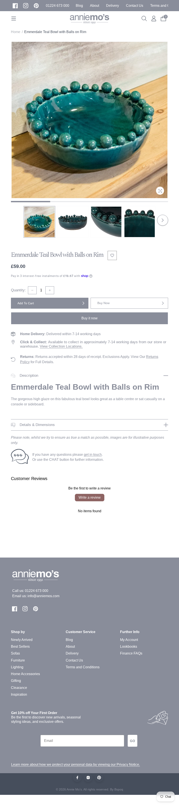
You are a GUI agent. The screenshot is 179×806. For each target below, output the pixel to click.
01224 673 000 (36, 591)
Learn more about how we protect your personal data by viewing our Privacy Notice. (75, 764)
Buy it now (89, 318)
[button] (57, 5)
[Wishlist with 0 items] (112, 255)
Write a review (90, 497)
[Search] (144, 18)
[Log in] (154, 18)
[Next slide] (162, 220)
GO (132, 741)
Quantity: (18, 290)
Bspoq (118, 789)
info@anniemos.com (43, 596)
